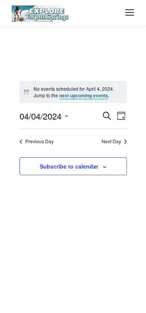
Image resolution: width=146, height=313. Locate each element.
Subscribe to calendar (69, 166)
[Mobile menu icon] (129, 12)
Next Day (111, 141)
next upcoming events (83, 95)
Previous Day (39, 141)
